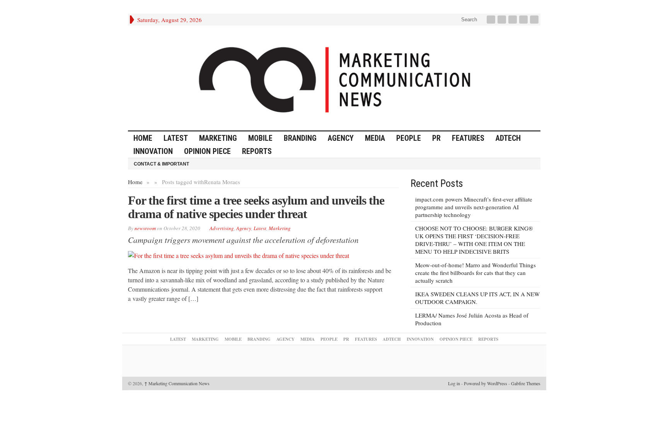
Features (468, 138)
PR (436, 138)
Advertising (222, 228)
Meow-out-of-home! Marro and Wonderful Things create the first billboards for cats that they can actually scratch (475, 272)
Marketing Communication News (177, 383)
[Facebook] (491, 19)
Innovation (153, 151)
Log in (454, 383)
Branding (300, 138)
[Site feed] (535, 19)
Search (468, 19)
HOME (142, 138)
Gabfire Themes (525, 383)
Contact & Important (161, 164)
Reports (257, 151)
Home (135, 182)
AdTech (508, 138)
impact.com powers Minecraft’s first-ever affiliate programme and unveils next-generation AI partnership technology (473, 207)
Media (375, 138)
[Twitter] (502, 19)
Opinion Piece (207, 151)
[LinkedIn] (513, 19)
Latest (176, 138)
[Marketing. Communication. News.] (334, 78)
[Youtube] (524, 19)
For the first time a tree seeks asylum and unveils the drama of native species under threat (256, 207)
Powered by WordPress (485, 383)
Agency (341, 138)
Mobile (260, 138)
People (408, 138)
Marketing (218, 138)
